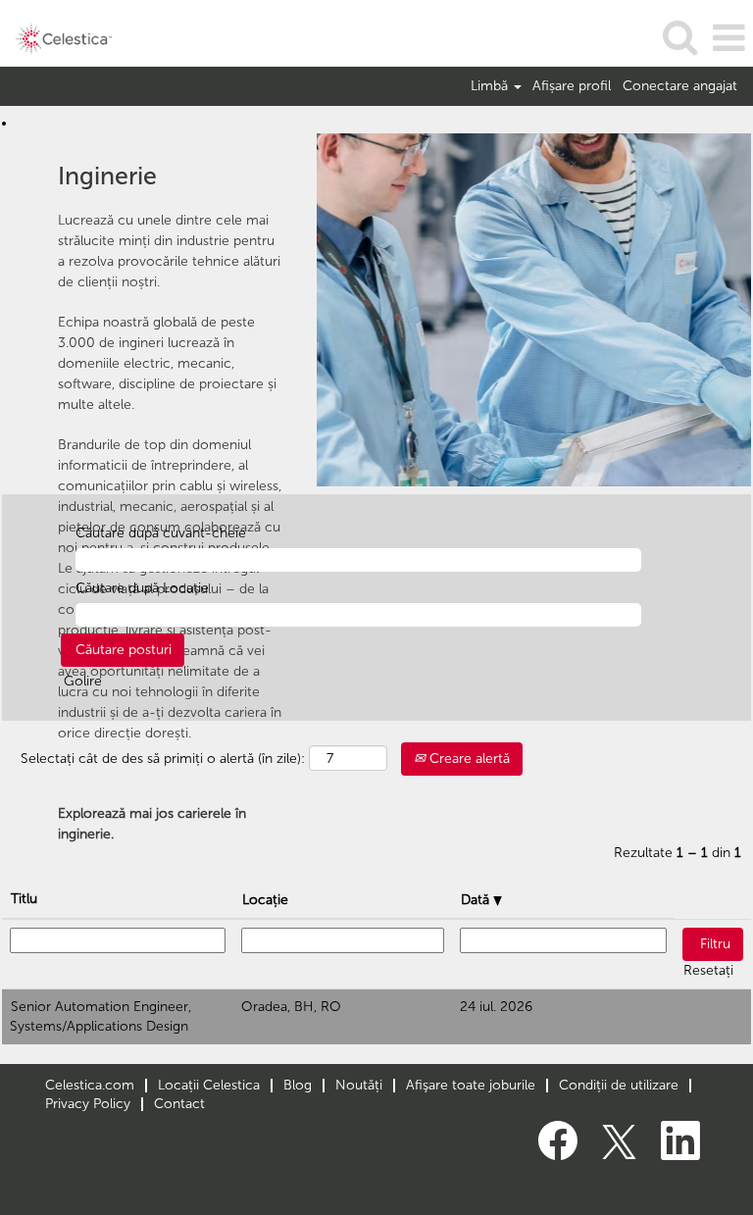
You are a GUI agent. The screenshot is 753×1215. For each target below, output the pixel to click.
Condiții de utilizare (618, 1085)
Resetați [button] (708, 970)
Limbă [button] (491, 86)
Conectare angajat (680, 86)
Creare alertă (468, 758)
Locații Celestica (209, 1085)
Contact (179, 1103)
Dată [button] (477, 899)
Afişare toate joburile (470, 1085)
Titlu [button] (24, 898)
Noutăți (358, 1085)
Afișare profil (571, 86)
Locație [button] (265, 899)
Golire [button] (83, 681)
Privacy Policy (87, 1103)
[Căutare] (679, 37)
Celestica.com (89, 1085)
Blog (297, 1085)
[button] (728, 38)
